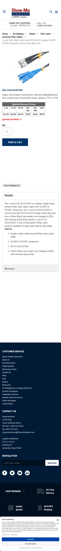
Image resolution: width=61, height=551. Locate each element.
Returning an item (9, 369)
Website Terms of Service (12, 397)
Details (9, 195)
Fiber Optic (46, 33)
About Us (5, 360)
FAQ (4, 378)
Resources (6, 385)
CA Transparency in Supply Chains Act (17, 388)
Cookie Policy (7, 403)
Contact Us (6, 372)
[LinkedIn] (27, 473)
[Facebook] (4, 473)
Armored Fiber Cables (12, 36)
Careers (5, 381)
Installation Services (10, 394)
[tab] (30, 195)
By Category (19, 33)
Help (4, 375)
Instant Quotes (8, 366)
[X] (12, 473)
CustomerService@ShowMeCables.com (18, 432)
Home (5, 33)
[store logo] (21, 13)
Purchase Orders (8, 363)
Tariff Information (9, 400)
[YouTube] (19, 473)
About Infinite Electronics (12, 356)
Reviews (9, 268)
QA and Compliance (10, 391)
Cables (32, 33)
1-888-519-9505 (16, 426)
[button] (4, 12)
